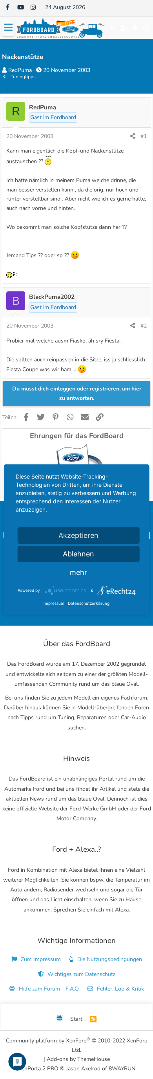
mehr (78, 572)
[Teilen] (133, 136)
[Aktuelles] (135, 28)
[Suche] (145, 28)
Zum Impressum (40, 959)
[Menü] (8, 27)
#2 (143, 326)
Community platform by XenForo (77, 1045)
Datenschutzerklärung (88, 603)
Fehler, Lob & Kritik (119, 988)
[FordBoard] (59, 1019)
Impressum (54, 603)
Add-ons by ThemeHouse (78, 1059)
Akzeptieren (78, 535)
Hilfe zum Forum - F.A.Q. (48, 988)
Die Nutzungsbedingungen (109, 959)
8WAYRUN (122, 1068)
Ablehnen (78, 554)
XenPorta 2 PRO (38, 1068)
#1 (143, 136)
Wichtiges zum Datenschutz (80, 974)
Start (76, 1019)
